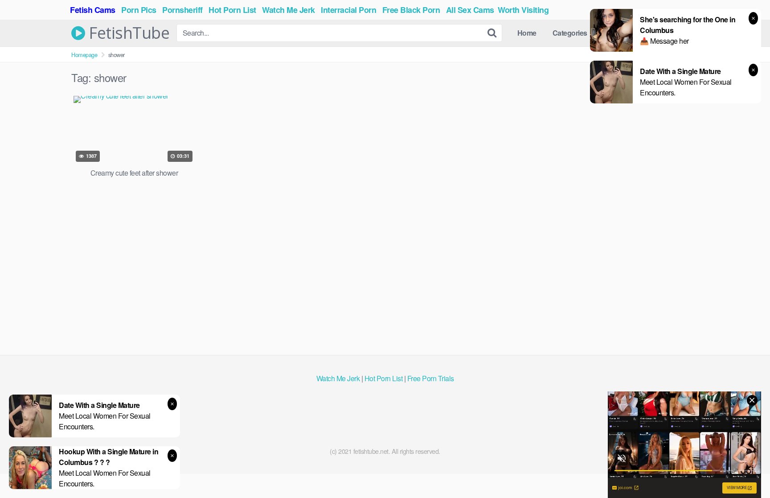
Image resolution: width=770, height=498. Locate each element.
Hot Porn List (384, 378)
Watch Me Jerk (338, 378)
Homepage (84, 54)
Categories (570, 33)
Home (527, 33)
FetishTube (127, 33)
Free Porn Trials (430, 378)
